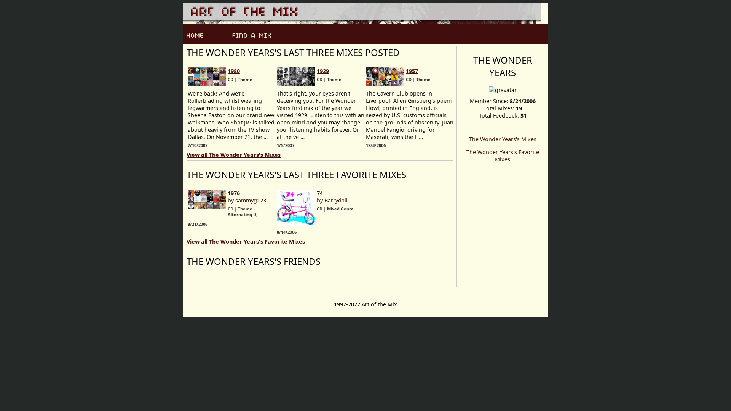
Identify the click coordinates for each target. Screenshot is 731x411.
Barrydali (336, 200)
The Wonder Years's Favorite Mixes (502, 155)
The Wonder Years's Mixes (502, 139)
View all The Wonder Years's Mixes (234, 154)
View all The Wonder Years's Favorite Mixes (246, 241)
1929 (323, 71)
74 (320, 193)
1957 (412, 71)
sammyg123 (250, 200)
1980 (234, 71)
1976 (234, 193)
